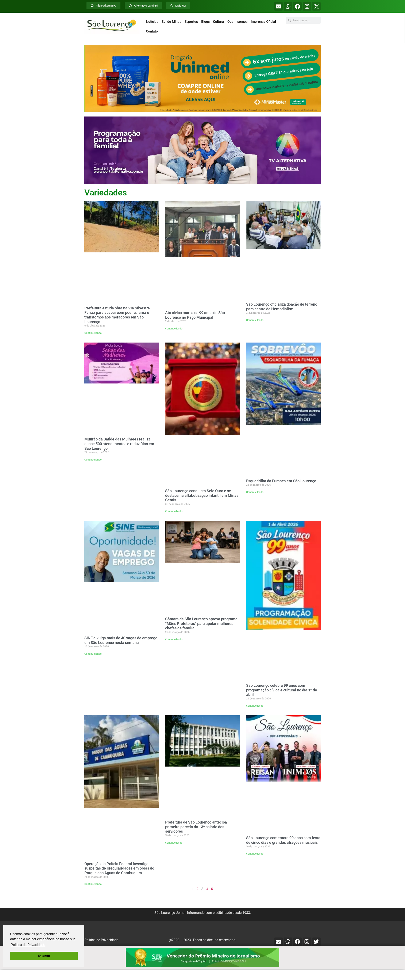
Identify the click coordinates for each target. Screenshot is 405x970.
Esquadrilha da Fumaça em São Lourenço (281, 481)
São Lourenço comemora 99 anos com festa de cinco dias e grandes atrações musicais (283, 840)
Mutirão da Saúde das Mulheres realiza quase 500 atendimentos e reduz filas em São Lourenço (119, 443)
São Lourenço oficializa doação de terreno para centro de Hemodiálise (281, 306)
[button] (202, 78)
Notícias (152, 22)
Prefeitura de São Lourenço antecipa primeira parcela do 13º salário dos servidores (196, 826)
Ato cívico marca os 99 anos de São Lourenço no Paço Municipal (195, 315)
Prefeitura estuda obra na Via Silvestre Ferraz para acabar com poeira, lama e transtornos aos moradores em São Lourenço (117, 315)
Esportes (191, 22)
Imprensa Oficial (263, 22)
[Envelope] (278, 6)
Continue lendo (93, 333)
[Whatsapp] (288, 6)
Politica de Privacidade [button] (28, 945)
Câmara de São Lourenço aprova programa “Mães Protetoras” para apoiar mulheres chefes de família (201, 623)
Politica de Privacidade (101, 940)
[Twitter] (316, 941)
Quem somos (237, 22)
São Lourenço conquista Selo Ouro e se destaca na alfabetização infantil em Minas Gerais (201, 495)
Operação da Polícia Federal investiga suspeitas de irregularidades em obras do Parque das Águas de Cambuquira (119, 868)
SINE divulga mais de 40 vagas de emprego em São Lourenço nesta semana (120, 640)
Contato (152, 31)
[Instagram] (307, 6)
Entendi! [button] (44, 955)
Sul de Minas (171, 22)
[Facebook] (297, 6)
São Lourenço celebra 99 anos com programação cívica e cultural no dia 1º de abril (281, 690)
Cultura (218, 22)
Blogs (205, 22)
